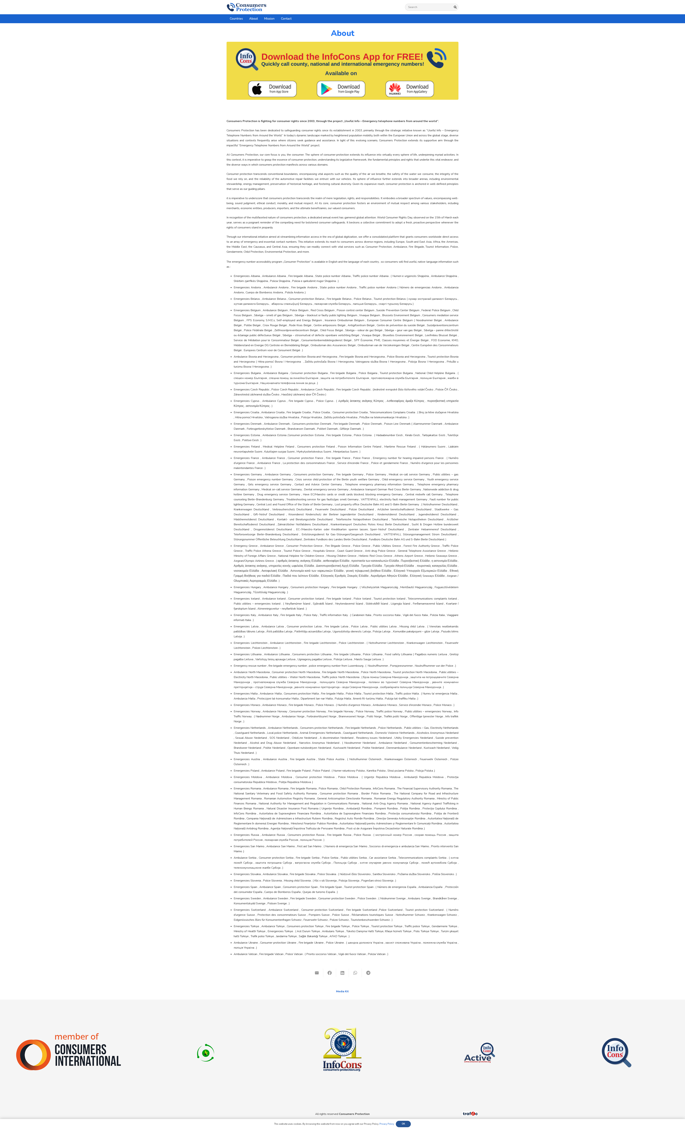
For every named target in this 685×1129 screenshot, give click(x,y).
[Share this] (329, 973)
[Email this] (316, 973)
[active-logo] (479, 1040)
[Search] (455, 7)
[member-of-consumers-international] (68, 1033)
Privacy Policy (386, 1124)
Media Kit (342, 991)
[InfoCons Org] (616, 1040)
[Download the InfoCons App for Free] (342, 71)
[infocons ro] (342, 1008)
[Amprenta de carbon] (205, 1040)
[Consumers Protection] (247, 7)
